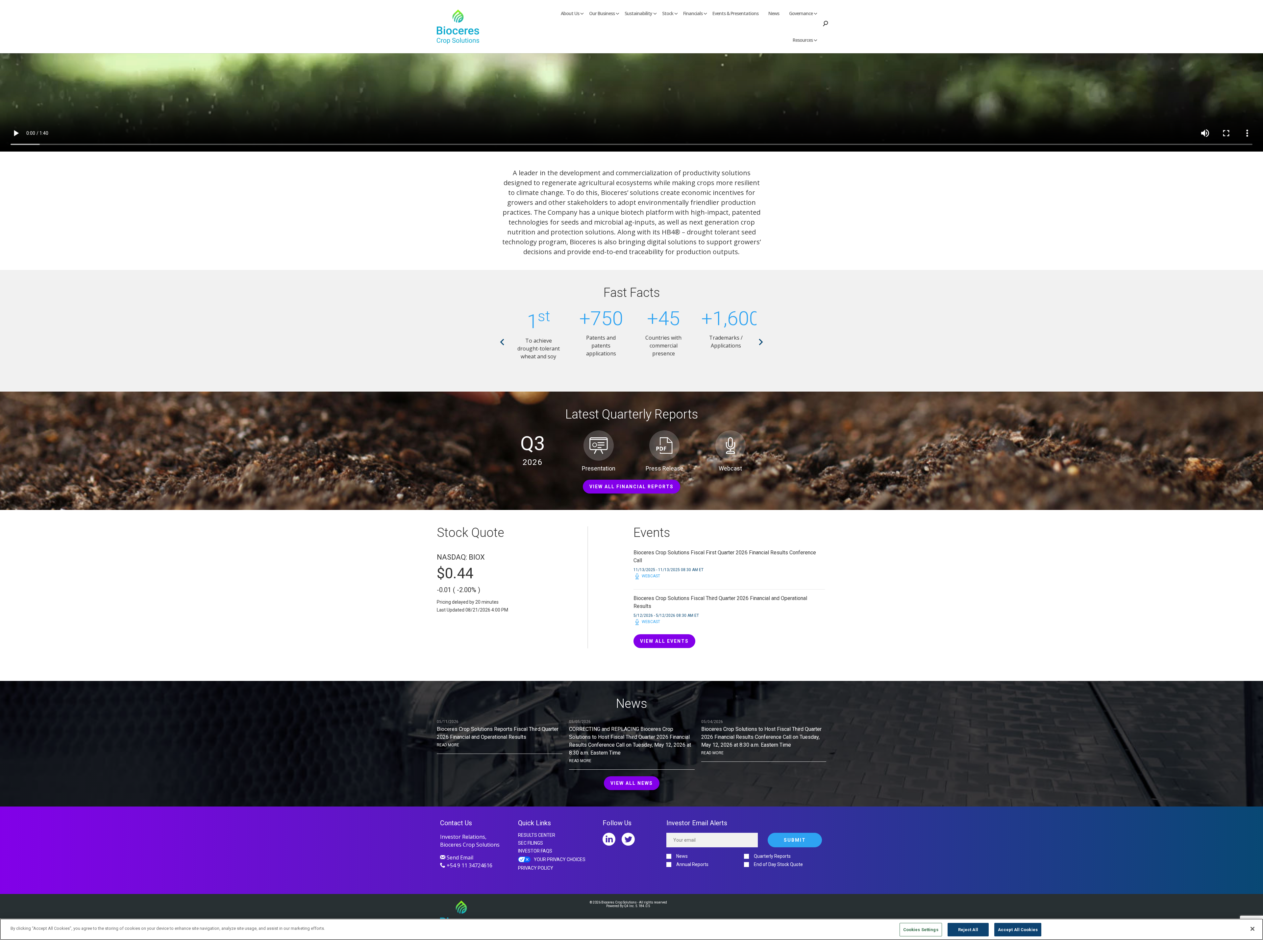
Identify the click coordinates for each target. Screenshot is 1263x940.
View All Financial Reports (631, 486)
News (773, 13)
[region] (631, 929)
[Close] (1252, 929)
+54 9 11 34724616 (468, 865)
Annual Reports (692, 864)
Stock (667, 13)
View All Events (664, 641)
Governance (801, 13)
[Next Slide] (761, 342)
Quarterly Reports (772, 856)
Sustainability (638, 13)
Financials (693, 13)
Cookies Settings (920, 929)
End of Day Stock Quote (778, 864)
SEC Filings (530, 843)
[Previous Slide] (502, 342)
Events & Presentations (735, 13)
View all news (631, 783)
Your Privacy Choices (559, 859)
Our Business (602, 13)
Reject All (968, 929)
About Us (570, 13)
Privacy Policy (535, 868)
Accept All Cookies (1018, 929)
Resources (803, 40)
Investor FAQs (535, 851)
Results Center (536, 835)
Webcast (651, 576)
